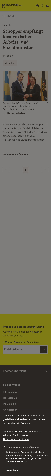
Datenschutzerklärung (16, 439)
